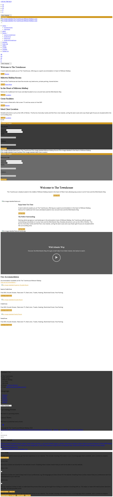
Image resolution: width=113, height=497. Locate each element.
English (4, 397)
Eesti (38, 443)
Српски (98, 445)
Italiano (4, 402)
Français (4, 400)
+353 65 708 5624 (6, 1)
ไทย (44, 445)
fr (2, 10)
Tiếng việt (76, 445)
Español (4, 399)
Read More (21, 213)
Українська (49, 445)
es (3, 8)
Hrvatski (3, 445)
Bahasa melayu (77, 443)
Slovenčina (11, 447)
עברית (19, 445)
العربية (42, 443)
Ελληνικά (34, 443)
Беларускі (96, 443)
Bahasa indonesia (11, 445)
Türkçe (40, 445)
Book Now (8, 84)
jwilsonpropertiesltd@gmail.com (16, 387)
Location (8, 95)
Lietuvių (56, 443)
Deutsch (4, 395)
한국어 (59, 445)
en (3, 6)
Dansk (29, 443)
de (3, 5)
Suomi (46, 443)
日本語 (55, 445)
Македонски (69, 443)
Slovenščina (4, 447)
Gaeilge (51, 443)
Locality (3, 95)
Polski (70, 445)
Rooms (7, 74)
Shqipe (103, 445)
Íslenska (23, 445)
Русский (81, 445)
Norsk (28, 445)
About (2, 74)
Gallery (3, 105)
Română (87, 445)
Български (89, 443)
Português (65, 445)
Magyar (109, 443)
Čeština (102, 443)
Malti (84, 443)
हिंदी (106, 443)
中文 (16, 447)
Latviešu (61, 443)
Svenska (92, 445)
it (2, 12)
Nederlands (34, 445)
